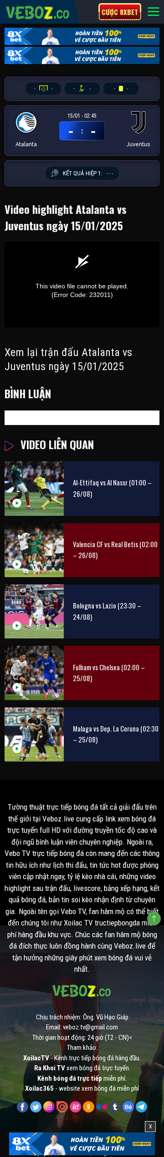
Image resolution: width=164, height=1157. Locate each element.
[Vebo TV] (38, 11)
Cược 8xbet (120, 12)
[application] (82, 284)
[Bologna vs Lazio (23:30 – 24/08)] (34, 611)
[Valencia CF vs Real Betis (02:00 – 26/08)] (34, 550)
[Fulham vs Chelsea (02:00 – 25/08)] (34, 673)
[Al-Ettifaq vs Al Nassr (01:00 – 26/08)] (34, 488)
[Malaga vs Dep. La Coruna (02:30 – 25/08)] (34, 734)
